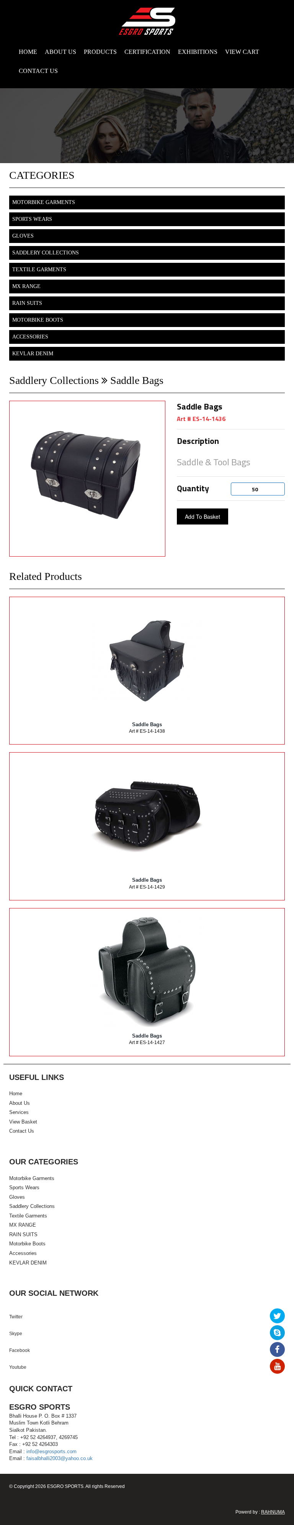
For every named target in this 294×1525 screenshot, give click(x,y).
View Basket (23, 1122)
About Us (19, 1103)
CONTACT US (38, 71)
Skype (15, 1333)
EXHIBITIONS (197, 52)
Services (19, 1112)
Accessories (30, 337)
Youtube (17, 1367)
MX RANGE (26, 286)
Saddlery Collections (45, 253)
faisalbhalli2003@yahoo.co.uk (59, 1458)
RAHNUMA (273, 1512)
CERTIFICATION (147, 52)
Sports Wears (32, 219)
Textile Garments (39, 269)
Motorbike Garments (43, 202)
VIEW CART (242, 52)
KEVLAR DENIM (32, 353)
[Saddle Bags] (147, 660)
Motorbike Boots (37, 320)
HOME (28, 52)
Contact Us (21, 1131)
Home (15, 1093)
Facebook (19, 1350)
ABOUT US (60, 52)
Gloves (23, 236)
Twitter (16, 1316)
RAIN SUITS (27, 303)
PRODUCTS (100, 52)
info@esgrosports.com (51, 1451)
